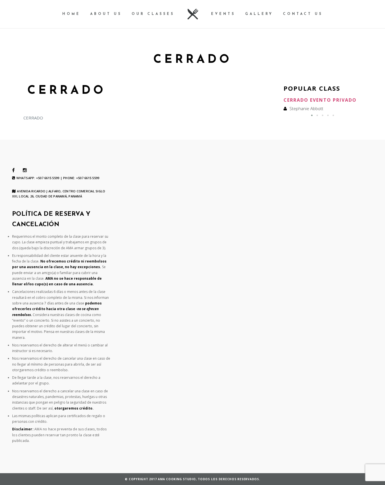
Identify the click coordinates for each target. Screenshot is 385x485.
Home (71, 14)
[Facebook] (13, 170)
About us (106, 14)
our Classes (153, 14)
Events (223, 14)
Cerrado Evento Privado (320, 100)
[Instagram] (25, 170)
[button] (312, 115)
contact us (303, 14)
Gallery (259, 14)
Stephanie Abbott (306, 108)
